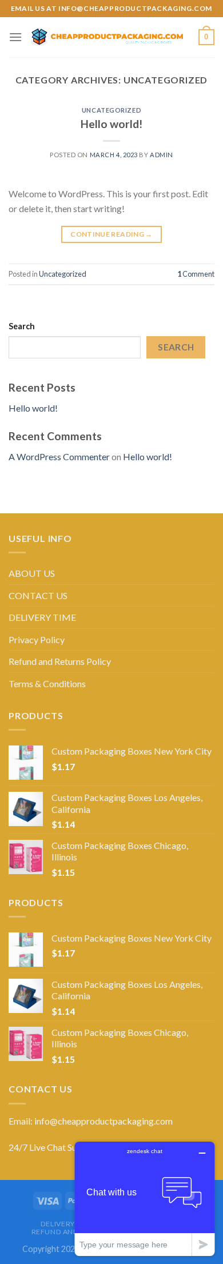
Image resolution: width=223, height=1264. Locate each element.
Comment (195, 273)
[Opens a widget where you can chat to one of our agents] (144, 1198)
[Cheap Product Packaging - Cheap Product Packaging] (110, 37)
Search (22, 326)
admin (161, 154)
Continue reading (111, 234)
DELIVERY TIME (42, 617)
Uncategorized (111, 110)
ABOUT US (32, 573)
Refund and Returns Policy (60, 661)
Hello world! (111, 123)
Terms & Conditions (47, 683)
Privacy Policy (37, 639)
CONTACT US (38, 595)
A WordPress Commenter (59, 456)
